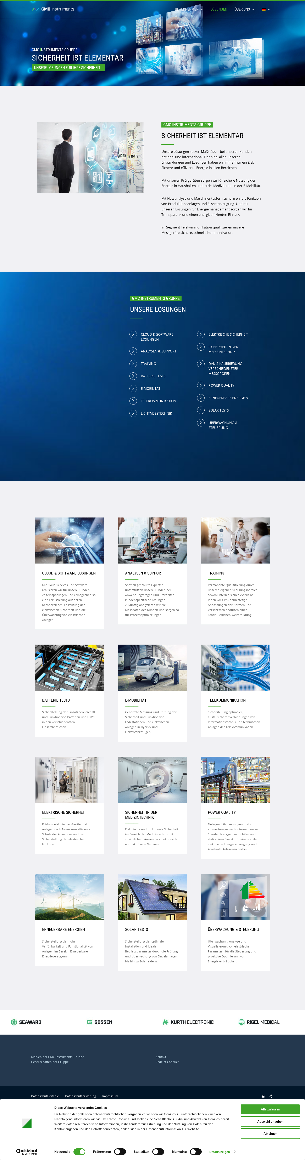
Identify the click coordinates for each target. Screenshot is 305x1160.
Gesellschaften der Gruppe (50, 1062)
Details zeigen (219, 1152)
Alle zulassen (270, 1109)
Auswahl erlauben (270, 1121)
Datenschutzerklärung (80, 1096)
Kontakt (161, 1057)
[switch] (120, 1151)
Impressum (110, 1096)
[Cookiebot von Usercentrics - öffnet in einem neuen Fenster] (27, 1152)
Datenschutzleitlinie (45, 1096)
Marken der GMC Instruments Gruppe (57, 1057)
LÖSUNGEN (219, 9)
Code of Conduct (167, 1062)
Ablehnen (270, 1133)
